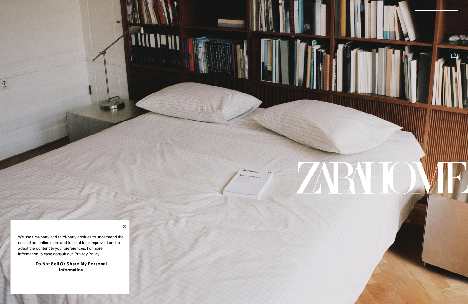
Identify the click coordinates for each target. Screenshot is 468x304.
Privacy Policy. (87, 254)
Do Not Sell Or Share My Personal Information (71, 266)
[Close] (124, 226)
